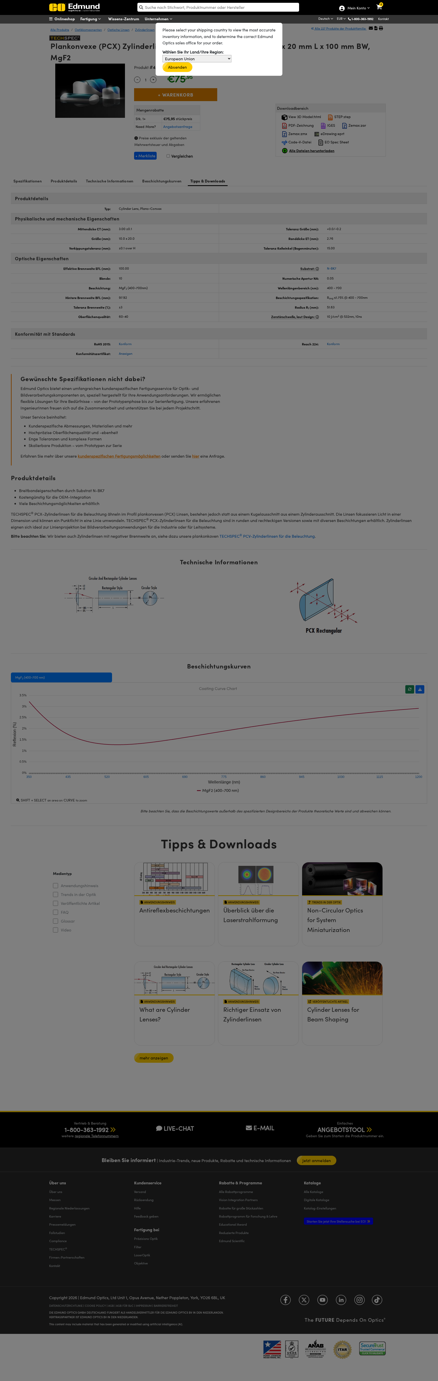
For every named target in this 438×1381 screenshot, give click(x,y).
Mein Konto (357, 8)
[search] (218, 7)
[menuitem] (68, 19)
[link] (382, 3)
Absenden (177, 67)
